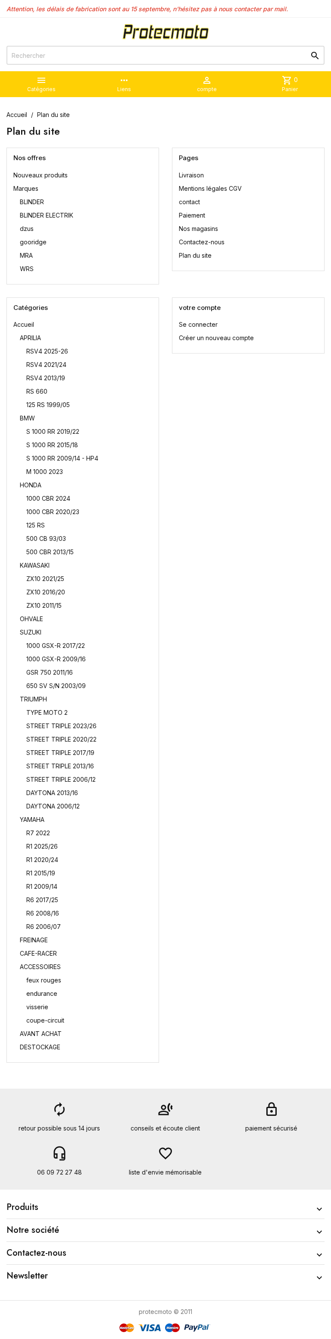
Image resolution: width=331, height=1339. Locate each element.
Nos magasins (198, 228)
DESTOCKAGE (40, 1047)
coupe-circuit (45, 1020)
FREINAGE (34, 940)
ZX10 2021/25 (45, 578)
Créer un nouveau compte (216, 337)
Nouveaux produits (40, 175)
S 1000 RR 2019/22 (52, 431)
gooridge (33, 242)
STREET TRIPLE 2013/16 (60, 766)
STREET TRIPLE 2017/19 (60, 752)
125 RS (35, 525)
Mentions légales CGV (210, 188)
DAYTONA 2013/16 (52, 792)
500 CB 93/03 (46, 538)
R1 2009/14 (41, 886)
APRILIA (30, 337)
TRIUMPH (33, 699)
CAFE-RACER (38, 953)
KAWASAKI (35, 565)
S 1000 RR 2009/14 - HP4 (62, 458)
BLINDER (32, 201)
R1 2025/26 (42, 846)
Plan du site (195, 255)
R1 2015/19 (40, 873)
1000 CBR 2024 (48, 498)
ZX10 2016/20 (45, 592)
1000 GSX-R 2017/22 (55, 645)
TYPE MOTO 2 (47, 712)
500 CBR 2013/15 (50, 552)
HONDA (30, 485)
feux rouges (43, 980)
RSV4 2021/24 (46, 364)
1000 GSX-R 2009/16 (56, 659)
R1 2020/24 (42, 859)
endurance (41, 993)
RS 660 (36, 391)
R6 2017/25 (42, 899)
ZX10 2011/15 (44, 605)
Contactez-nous (202, 242)
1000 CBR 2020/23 (52, 511)
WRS (27, 268)
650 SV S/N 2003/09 (56, 685)
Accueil (23, 324)
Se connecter (198, 324)
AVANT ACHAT (41, 1033)
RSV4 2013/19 (45, 378)
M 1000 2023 (44, 471)
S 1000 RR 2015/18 (52, 444)
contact (189, 201)
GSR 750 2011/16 (49, 672)
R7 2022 (38, 833)
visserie (37, 1007)
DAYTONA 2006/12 (53, 806)
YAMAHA (32, 819)
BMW (27, 418)
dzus (27, 228)
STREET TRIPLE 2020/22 (61, 739)
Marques (25, 188)
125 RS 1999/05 (48, 404)
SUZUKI (30, 632)
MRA (26, 255)
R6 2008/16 (42, 913)
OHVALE (31, 618)
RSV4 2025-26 (47, 351)
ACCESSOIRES (40, 966)
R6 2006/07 (43, 926)
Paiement (192, 215)
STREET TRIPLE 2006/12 (61, 779)
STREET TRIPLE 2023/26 (61, 726)
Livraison (191, 175)
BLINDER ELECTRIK (46, 215)
